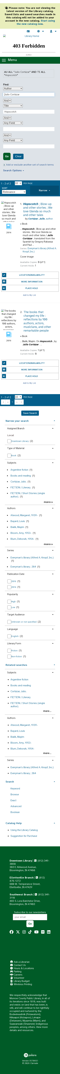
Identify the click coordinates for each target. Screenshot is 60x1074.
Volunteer (18, 977)
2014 (14, 587)
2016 (14, 581)
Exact (13, 800)
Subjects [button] (11, 462)
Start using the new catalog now (36, 22)
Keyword (15, 788)
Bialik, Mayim (17, 527)
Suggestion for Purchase (24, 836)
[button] (44, 190)
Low (13, 607)
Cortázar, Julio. (18, 481)
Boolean (15, 812)
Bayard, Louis (18, 521)
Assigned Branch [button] (15, 428)
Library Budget (21, 981)
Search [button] (10, 781)
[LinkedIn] (48, 932)
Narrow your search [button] (17, 421)
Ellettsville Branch (21, 877)
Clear (18, 156)
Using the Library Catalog (24, 830)
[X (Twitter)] (18, 932)
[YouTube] (36, 932)
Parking (17, 971)
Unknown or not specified (24, 621)
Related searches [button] (16, 665)
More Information (31, 281)
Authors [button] (11, 508)
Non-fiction (17, 656)
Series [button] (10, 550)
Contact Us (19, 965)
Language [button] (12, 629)
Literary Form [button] (14, 643)
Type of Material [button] (15, 448)
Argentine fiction (19, 469)
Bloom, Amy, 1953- (21, 533)
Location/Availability (31, 275)
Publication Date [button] (15, 574)
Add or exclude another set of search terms (29, 164)
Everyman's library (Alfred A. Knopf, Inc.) (32, 557)
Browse (15, 794)
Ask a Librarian (21, 962)
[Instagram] (24, 932)
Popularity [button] (12, 594)
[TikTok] (30, 932)
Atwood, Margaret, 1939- (24, 515)
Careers (17, 974)
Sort (5, 188)
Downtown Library (20, 441)
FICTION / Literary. (21, 487)
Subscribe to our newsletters (30, 912)
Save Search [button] (30, 413)
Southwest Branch (21, 894)
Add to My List (29, 295)
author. (40, 218)
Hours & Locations (23, 968)
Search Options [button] (12, 170)
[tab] (44, 190)
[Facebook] (11, 932)
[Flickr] (42, 932)
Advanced (16, 806)
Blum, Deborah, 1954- (22, 539)
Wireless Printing (22, 984)
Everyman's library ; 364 (23, 566)
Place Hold (31, 288)
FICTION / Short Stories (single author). (28, 495)
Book (14, 455)
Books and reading (21, 475)
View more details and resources (29, 1028)
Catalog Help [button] (14, 823)
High (13, 601)
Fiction (14, 650)
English (15, 636)
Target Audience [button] (15, 614)
